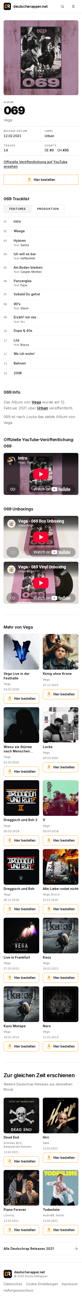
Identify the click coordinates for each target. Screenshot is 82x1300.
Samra (24, 245)
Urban (49, 136)
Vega (8, 120)
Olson (24, 308)
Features (17, 209)
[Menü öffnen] (73, 6)
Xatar (46, 1143)
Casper (25, 271)
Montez (36, 271)
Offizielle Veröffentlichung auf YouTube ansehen (35, 164)
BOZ (19, 1143)
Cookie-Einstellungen (42, 1284)
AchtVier (9, 1143)
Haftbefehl (27, 258)
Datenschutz (13, 1284)
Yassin (60, 1215)
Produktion (48, 209)
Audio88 (48, 1215)
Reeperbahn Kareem (17, 1146)
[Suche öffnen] (62, 6)
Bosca (24, 344)
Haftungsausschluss (18, 1290)
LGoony (9, 1215)
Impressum (70, 1284)
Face (23, 285)
